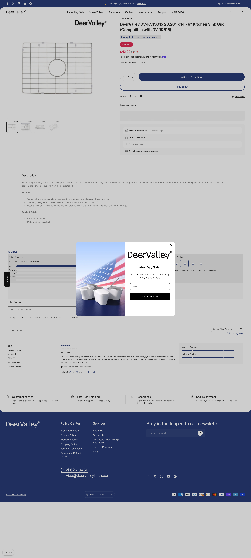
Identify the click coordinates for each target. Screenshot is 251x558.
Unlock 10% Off (150, 296)
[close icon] (171, 245)
